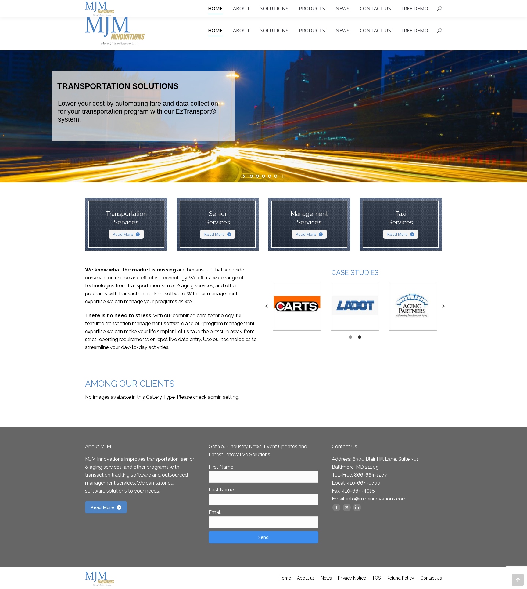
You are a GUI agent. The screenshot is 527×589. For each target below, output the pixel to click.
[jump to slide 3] (263, 176)
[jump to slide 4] (270, 176)
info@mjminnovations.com (376, 499)
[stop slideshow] (282, 176)
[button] (267, 306)
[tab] (350, 337)
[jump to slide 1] (251, 176)
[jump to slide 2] (257, 176)
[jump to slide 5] (276, 176)
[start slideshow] (244, 176)
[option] (297, 306)
